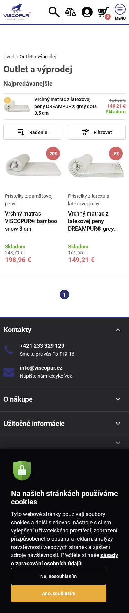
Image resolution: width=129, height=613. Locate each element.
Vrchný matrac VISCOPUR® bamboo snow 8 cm (31, 221)
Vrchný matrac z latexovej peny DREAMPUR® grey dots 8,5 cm (65, 106)
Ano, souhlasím (58, 593)
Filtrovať (103, 132)
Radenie (38, 132)
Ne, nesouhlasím (58, 576)
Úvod (8, 56)
